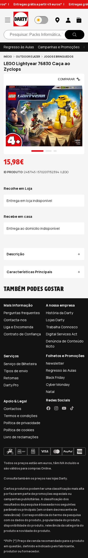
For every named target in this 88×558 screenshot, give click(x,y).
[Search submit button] (74, 34)
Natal (50, 391)
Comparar (66, 79)
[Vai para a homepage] (20, 20)
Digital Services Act (61, 334)
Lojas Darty (55, 320)
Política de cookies (19, 430)
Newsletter (55, 363)
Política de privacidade (22, 422)
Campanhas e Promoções (59, 47)
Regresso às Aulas (19, 47)
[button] (79, 20)
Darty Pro (11, 385)
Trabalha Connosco (62, 327)
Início (8, 56)
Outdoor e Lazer (28, 56)
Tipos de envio (16, 371)
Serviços (11, 356)
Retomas (11, 378)
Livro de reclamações (21, 437)
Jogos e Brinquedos (58, 56)
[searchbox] (44, 34)
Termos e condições (20, 415)
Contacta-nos (15, 320)
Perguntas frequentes (22, 312)
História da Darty (59, 312)
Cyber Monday (57, 384)
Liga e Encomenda (18, 327)
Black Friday (55, 377)
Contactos (12, 408)
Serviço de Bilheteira (20, 363)
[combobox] (44, 34)
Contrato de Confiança (22, 334)
